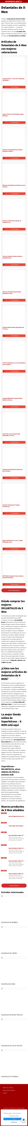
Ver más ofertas (14, 885)
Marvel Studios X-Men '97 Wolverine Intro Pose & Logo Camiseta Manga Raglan (17, 848)
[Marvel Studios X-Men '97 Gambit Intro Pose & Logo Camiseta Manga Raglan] (5, 838)
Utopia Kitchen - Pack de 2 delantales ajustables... (13, 79)
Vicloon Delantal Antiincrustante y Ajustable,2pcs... (13, 257)
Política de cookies (8, 1087)
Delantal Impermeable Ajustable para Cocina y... (13, 328)
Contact (5, 1093)
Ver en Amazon (15, 87)
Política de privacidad (9, 1090)
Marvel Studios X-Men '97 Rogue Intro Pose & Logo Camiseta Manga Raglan (17, 873)
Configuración (14, 1122)
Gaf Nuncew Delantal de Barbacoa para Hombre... (13, 470)
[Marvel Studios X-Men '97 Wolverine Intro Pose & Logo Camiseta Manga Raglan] (5, 851)
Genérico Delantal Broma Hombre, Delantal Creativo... (13, 150)
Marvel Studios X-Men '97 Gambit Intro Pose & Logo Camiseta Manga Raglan (17, 835)
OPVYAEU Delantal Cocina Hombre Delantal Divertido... (13, 576)
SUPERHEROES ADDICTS (13, 1)
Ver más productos (14, 590)
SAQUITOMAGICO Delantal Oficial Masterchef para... (12, 399)
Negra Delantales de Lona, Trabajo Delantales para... (13, 541)
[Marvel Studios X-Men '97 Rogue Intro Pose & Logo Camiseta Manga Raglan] (5, 876)
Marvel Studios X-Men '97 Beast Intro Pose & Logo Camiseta (17, 861)
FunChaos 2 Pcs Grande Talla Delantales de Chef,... (11, 434)
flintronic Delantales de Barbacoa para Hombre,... (14, 186)
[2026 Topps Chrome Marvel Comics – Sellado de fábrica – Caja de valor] (5, 827)
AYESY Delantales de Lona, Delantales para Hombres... (14, 363)
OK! (14, 1119)
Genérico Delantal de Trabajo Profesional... (11, 505)
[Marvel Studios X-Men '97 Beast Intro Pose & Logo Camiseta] (5, 864)
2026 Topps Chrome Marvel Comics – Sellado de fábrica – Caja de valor (17, 826)
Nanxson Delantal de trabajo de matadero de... (12, 221)
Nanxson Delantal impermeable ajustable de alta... (12, 292)
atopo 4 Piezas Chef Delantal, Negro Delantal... (13, 115)
